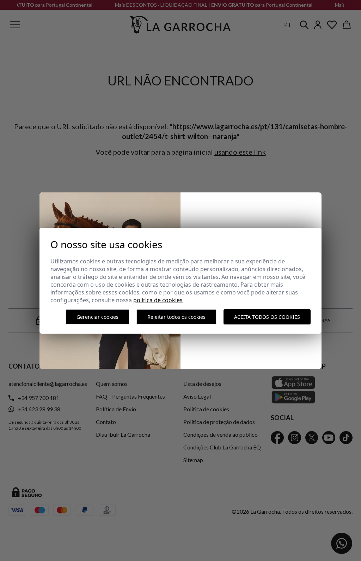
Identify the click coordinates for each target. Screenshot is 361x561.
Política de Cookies (158, 300)
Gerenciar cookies (97, 317)
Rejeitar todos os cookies (176, 317)
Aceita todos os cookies (267, 317)
